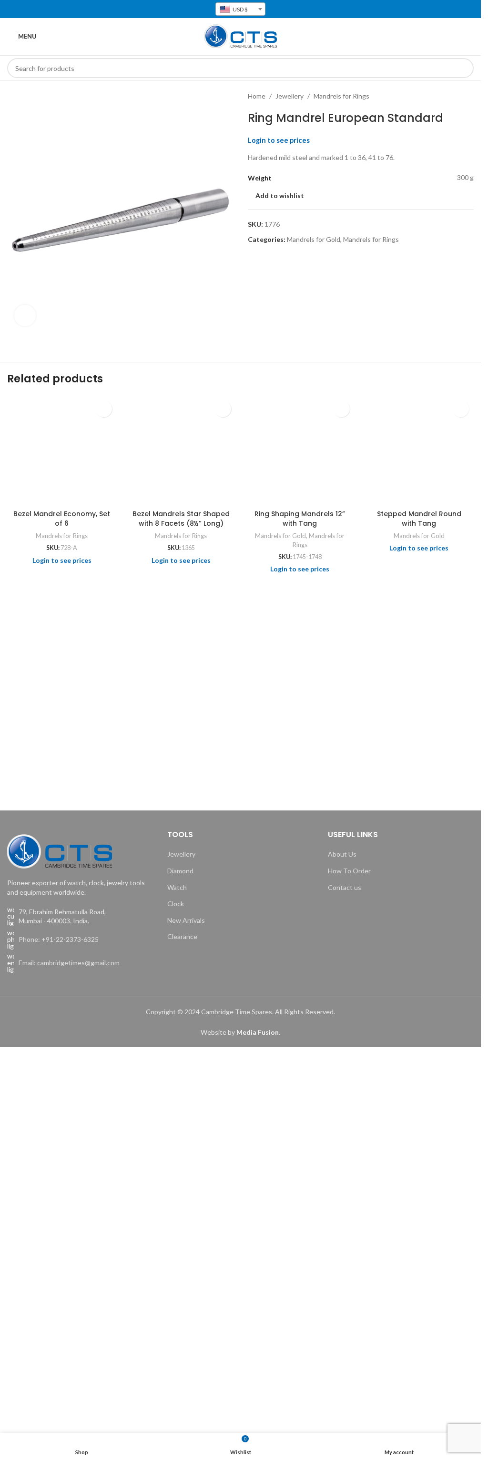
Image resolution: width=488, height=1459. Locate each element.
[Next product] (468, 96)
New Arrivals (186, 920)
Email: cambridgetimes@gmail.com (69, 963)
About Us (342, 854)
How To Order (349, 871)
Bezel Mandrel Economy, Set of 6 (61, 518)
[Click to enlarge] (25, 315)
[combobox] (240, 9)
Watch (177, 887)
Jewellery (289, 96)
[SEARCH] (464, 68)
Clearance (182, 936)
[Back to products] (456, 96)
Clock (175, 903)
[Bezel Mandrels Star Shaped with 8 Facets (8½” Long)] (181, 450)
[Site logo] (240, 35)
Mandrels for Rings (341, 96)
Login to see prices (279, 140)
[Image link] (59, 851)
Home (256, 96)
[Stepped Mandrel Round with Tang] (419, 450)
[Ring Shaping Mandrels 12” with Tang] (300, 450)
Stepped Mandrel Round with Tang (419, 518)
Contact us (344, 887)
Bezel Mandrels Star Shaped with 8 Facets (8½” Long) (181, 518)
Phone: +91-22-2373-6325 (59, 939)
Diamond (180, 871)
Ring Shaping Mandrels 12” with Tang (299, 518)
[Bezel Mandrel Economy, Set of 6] (62, 450)
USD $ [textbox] (240, 9)
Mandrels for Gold (313, 239)
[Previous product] (445, 96)
